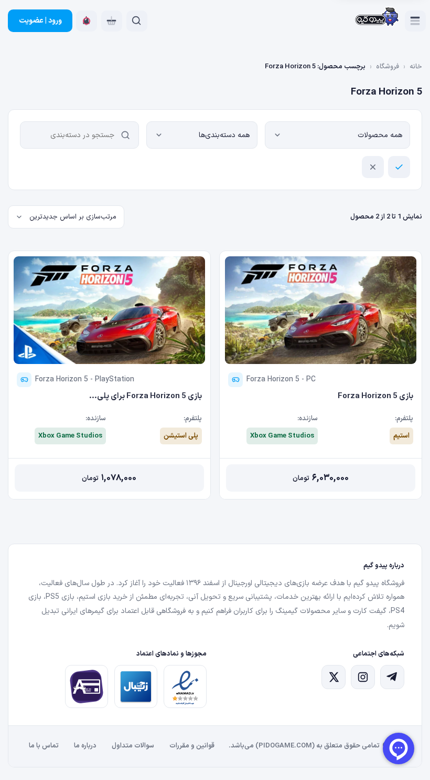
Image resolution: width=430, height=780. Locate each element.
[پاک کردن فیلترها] (373, 167)
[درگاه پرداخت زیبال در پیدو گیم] (135, 686)
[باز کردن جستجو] (136, 21)
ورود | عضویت (40, 20)
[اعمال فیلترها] (399, 167)
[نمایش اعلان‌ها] (86, 21)
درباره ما (85, 746)
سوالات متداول (133, 746)
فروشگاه (387, 66)
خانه (416, 66)
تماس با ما (44, 746)
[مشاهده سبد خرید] (111, 21)
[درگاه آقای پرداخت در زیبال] (86, 686)
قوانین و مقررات (191, 746)
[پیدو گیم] (377, 17)
